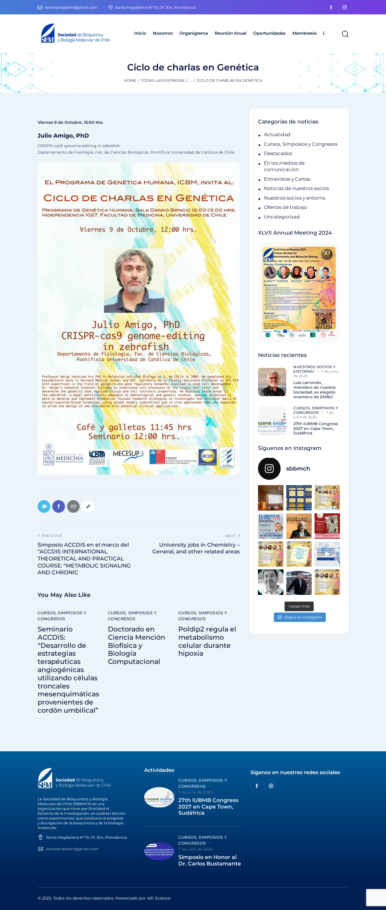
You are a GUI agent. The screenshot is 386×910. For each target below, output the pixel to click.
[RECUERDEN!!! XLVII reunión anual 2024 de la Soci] (270, 554)
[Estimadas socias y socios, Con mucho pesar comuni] (299, 526)
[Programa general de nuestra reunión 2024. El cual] (299, 498)
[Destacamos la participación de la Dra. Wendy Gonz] (270, 498)
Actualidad (277, 134)
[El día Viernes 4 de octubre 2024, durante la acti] (270, 526)
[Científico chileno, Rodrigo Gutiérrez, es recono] (299, 582)
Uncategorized (282, 217)
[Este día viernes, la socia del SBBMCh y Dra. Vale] (327, 526)
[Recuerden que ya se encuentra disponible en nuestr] (327, 554)
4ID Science (158, 898)
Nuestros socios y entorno (295, 198)
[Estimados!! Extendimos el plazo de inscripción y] (299, 554)
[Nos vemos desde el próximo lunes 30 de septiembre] (327, 498)
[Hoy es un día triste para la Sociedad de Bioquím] (270, 582)
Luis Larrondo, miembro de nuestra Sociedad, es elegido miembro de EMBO (314, 389)
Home (130, 80)
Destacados (278, 153)
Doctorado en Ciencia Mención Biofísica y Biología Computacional (136, 645)
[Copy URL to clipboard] (88, 506)
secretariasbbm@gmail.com (72, 849)
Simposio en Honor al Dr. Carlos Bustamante (209, 860)
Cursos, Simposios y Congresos (62, 615)
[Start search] (344, 34)
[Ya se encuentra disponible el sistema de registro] (327, 582)
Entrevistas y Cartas (287, 179)
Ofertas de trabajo (285, 207)
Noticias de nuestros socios (296, 188)
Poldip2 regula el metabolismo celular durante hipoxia (207, 641)
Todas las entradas (163, 80)
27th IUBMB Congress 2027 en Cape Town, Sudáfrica (315, 428)
